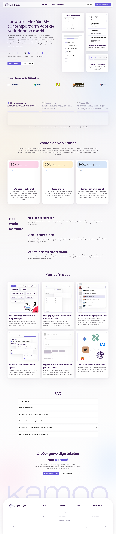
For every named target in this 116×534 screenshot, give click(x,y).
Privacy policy (103, 527)
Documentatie (96, 516)
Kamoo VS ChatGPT (80, 512)
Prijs (53, 5)
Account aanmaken (102, 4)
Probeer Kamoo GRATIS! (51, 473)
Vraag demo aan (28, 63)
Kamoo (59, 5)
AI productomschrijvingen (66, 520)
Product (45, 5)
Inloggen (89, 4)
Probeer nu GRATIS (14, 63)
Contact (94, 512)
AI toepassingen (63, 512)
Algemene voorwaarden (91, 527)
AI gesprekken (62, 516)
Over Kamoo (45, 512)
